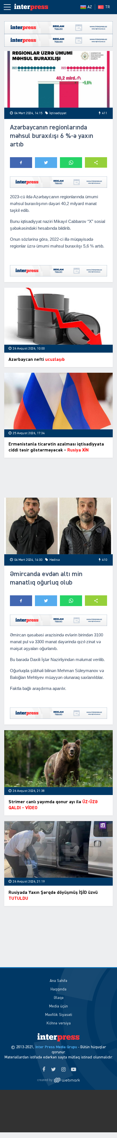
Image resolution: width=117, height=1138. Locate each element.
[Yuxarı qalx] (101, 1122)
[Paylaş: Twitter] (46, 162)
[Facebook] (44, 1069)
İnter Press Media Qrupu (56, 1047)
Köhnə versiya (59, 1023)
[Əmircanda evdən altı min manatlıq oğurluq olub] (58, 526)
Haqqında (58, 989)
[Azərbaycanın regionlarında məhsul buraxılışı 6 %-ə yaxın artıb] (58, 79)
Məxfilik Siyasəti (58, 1015)
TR (107, 7)
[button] (96, 162)
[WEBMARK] (58, 1080)
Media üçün (58, 1006)
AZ (89, 7)
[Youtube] (73, 1069)
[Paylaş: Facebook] (21, 162)
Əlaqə (59, 998)
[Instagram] (63, 1069)
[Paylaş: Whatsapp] (71, 162)
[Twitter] (53, 1069)
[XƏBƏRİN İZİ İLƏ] (31, 7)
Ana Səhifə (58, 981)
